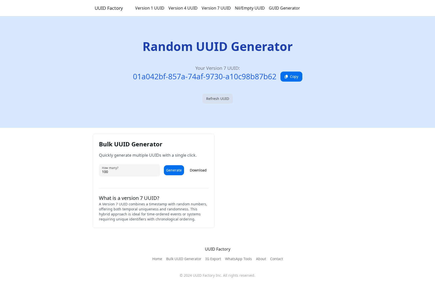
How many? (110, 168)
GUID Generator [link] (284, 8)
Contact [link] (276, 258)
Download (198, 170)
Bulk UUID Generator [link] (183, 258)
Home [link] (157, 258)
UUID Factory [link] (109, 8)
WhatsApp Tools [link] (238, 258)
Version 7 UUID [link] (216, 8)
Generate (174, 170)
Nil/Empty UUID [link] (250, 8)
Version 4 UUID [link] (183, 8)
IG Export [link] (213, 258)
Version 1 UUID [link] (149, 8)
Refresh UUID (217, 98)
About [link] (261, 258)
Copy (294, 76)
